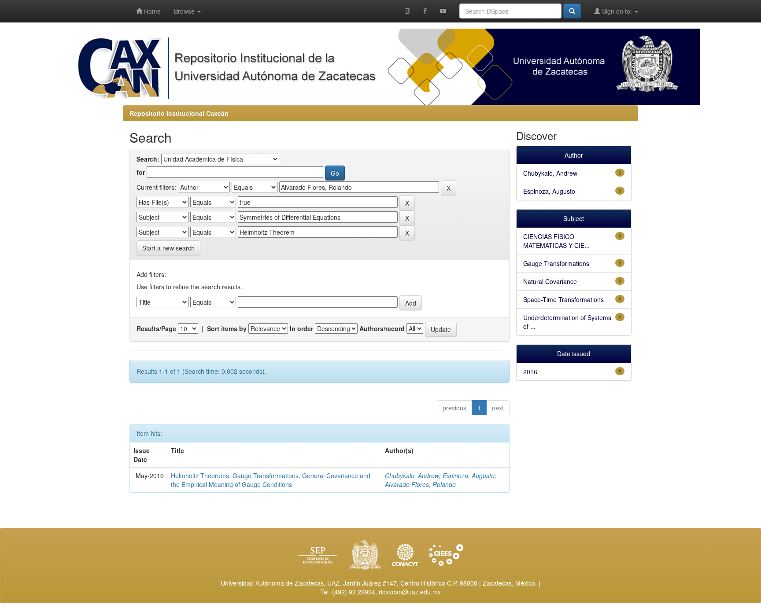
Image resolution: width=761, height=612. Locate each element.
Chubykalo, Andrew (412, 475)
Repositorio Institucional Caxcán (179, 113)
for (141, 172)
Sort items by (227, 328)
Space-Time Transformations (563, 299)
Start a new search (168, 247)
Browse (185, 11)
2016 (530, 371)
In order (301, 328)
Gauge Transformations (556, 263)
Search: (148, 159)
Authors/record (382, 328)
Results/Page (156, 328)
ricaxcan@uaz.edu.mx (410, 591)
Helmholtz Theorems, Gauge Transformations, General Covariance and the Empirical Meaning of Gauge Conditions (270, 480)
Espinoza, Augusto (469, 475)
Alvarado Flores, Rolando (420, 484)
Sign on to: (617, 11)
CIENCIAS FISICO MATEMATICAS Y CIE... (556, 241)
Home (151, 11)
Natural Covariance (550, 281)
